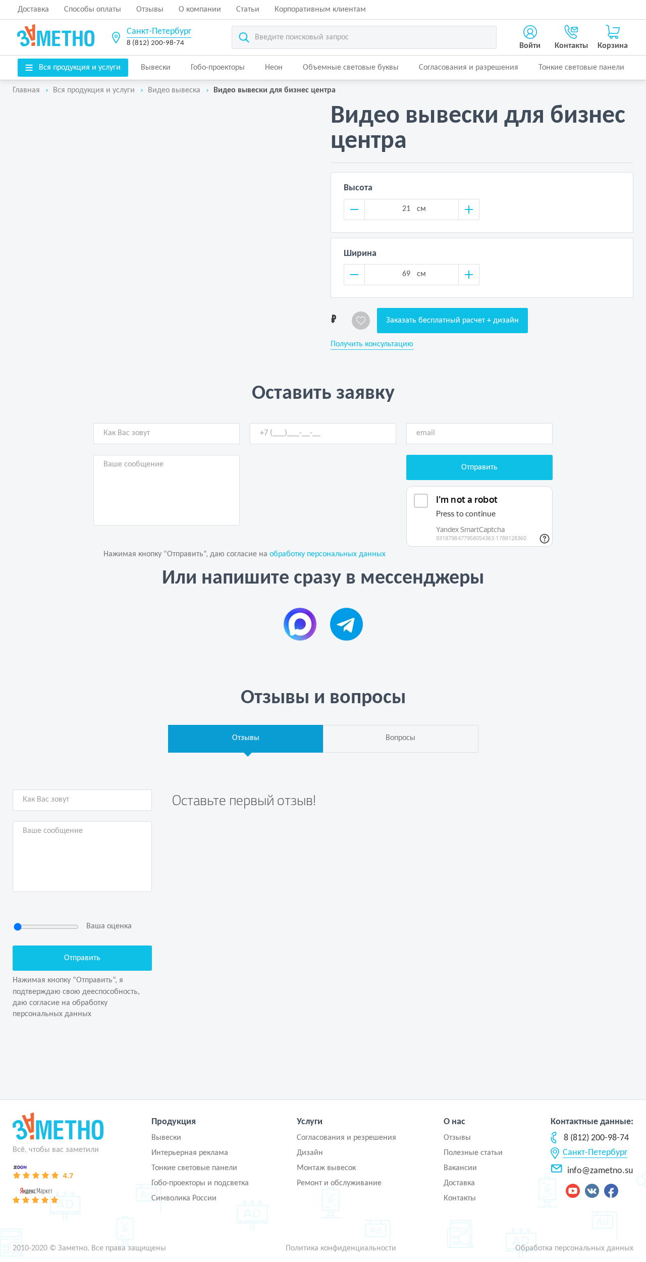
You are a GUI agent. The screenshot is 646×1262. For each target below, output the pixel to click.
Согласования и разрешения (468, 68)
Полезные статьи (473, 1153)
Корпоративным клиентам (320, 10)
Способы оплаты (92, 10)
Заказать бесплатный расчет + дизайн (452, 321)
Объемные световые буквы (351, 68)
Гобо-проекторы (218, 68)
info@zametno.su (600, 1171)
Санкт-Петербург (159, 31)
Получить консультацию (372, 344)
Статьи (247, 10)
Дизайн (310, 1153)
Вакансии (460, 1168)
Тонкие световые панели (581, 68)
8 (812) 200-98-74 (155, 43)
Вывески (156, 68)
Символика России (184, 1198)
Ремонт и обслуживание (339, 1183)
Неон (274, 68)
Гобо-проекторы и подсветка (200, 1183)
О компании (200, 10)
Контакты (460, 1198)
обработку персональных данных (328, 554)
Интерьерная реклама (189, 1153)
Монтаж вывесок (326, 1168)
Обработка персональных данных (574, 1248)
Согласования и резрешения (346, 1138)
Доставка (33, 10)
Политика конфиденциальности (341, 1248)
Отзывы (150, 10)
